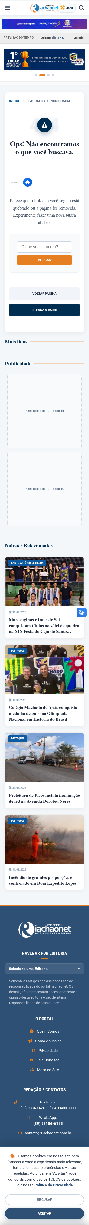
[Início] (27, 182)
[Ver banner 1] (36, 75)
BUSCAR (44, 260)
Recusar (44, 1200)
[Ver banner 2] (42, 75)
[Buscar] (82, 8)
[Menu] (7, 8)
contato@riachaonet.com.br (48, 1133)
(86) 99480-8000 (62, 1108)
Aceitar (44, 1213)
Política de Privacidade (53, 1185)
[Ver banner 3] (48, 75)
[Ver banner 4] (53, 75)
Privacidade (48, 1050)
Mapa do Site (48, 1070)
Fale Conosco (48, 1060)
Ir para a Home (44, 310)
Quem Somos (48, 1031)
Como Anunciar (48, 1041)
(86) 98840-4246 (33, 1108)
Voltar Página (44, 293)
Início (14, 101)
